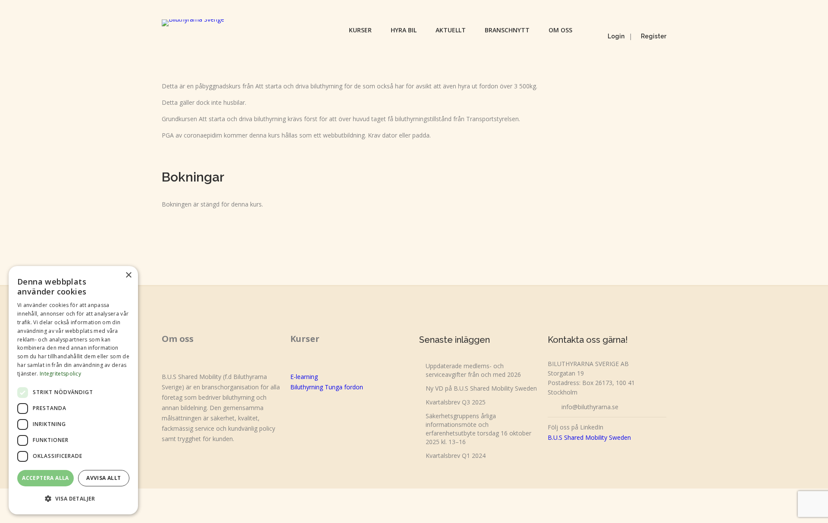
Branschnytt (507, 30)
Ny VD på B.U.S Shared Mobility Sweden (481, 388)
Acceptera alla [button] (45, 478)
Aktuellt (451, 30)
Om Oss (560, 30)
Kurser (360, 30)
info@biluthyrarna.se (589, 407)
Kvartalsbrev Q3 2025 (456, 402)
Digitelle (333, 505)
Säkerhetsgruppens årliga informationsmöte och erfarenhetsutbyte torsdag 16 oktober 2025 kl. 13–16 (478, 429)
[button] (73, 499)
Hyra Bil (404, 30)
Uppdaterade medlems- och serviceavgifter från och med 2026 (473, 370)
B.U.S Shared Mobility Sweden (589, 437)
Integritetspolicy (60, 373)
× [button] (128, 275)
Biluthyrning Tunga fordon (326, 387)
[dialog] (73, 390)
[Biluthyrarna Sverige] (193, 22)
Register (653, 36)
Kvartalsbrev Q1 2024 (456, 455)
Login (616, 36)
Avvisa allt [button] (103, 478)
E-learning (304, 377)
